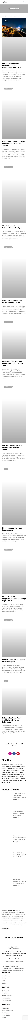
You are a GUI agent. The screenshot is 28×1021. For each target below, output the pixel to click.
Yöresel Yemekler (14, 764)
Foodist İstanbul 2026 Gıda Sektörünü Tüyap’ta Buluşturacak (19, 795)
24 (22, 744)
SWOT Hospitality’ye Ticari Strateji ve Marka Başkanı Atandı (12, 447)
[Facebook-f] (14, 753)
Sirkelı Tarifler (20, 774)
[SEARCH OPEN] (23, 2)
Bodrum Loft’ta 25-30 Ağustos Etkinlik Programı (13, 660)
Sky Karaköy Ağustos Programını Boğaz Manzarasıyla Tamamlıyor (11, 65)
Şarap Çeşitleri (20, 776)
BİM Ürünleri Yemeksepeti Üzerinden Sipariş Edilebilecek (19, 881)
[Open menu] (26, 2)
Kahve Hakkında (10, 772)
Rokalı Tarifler (21, 778)
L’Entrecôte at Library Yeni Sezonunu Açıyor (12, 529)
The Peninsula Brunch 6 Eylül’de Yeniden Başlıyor (12, 227)
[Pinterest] (18, 753)
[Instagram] (10, 753)
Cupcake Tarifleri (5, 782)
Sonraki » (14, 746)
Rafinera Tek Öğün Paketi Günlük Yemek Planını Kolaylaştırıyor (11, 720)
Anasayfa (4, 16)
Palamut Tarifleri (19, 772)
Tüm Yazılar (10, 16)
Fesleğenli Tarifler (6, 768)
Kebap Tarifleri (21, 766)
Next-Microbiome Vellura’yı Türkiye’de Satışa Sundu (18, 813)
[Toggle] (5, 928)
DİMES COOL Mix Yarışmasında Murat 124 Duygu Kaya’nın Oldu (14, 599)
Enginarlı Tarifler (5, 774)
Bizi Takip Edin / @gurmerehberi (14, 937)
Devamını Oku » (5, 83)
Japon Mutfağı (9, 770)
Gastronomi (13, 774)
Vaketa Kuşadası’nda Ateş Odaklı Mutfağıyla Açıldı (12, 301)
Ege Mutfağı (16, 770)
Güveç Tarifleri (15, 768)
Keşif (15, 16)
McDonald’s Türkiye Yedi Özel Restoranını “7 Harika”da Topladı (13, 143)
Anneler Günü (13, 778)
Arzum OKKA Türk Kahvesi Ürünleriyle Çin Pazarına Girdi (19, 855)
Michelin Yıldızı (22, 780)
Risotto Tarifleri (5, 778)
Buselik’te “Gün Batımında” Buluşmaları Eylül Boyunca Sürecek (12, 363)
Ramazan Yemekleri (11, 766)
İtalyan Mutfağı (5, 764)
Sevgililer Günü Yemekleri (8, 776)
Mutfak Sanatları (13, 780)
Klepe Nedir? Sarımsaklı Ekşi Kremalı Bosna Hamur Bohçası (19, 838)
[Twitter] (15, 958)
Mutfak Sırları (4, 780)
